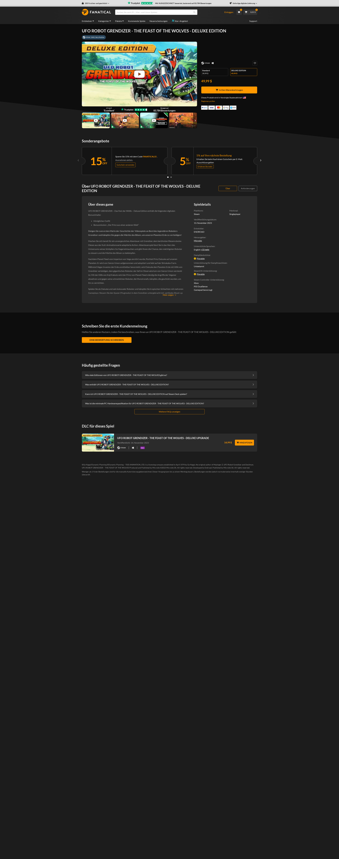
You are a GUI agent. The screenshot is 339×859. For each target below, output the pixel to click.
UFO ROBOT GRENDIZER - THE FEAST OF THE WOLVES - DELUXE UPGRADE (163, 438)
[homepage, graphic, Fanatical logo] (96, 12)
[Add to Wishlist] (255, 63)
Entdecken (87, 21)
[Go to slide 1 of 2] (168, 177)
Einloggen (228, 12)
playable (201, 258)
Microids (198, 240)
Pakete (118, 21)
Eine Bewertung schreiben (107, 339)
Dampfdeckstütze (202, 255)
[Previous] (78, 160)
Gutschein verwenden (125, 165)
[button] (95, 3)
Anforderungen (248, 188)
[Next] (261, 160)
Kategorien (103, 21)
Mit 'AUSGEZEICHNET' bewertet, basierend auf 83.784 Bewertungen (183, 3)
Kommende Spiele (136, 21)
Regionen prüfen (208, 101)
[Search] (194, 12)
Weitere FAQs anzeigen (169, 411)
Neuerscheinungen (159, 21)
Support (253, 21)
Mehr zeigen (168, 295)
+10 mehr (205, 249)
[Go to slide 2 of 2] (171, 177)
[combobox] (168, 12)
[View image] (96, 120)
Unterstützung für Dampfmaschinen (210, 263)
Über (228, 188)
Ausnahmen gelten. (124, 160)
